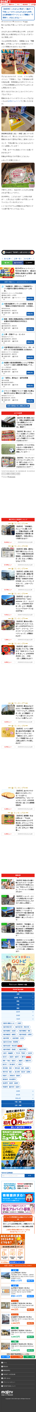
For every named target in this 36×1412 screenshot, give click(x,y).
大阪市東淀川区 (7, 1027)
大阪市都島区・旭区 (24, 1031)
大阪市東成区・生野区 (25, 1034)
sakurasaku (12, 477)
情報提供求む (6, 1370)
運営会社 (5, 1366)
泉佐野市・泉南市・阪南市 (10, 1083)
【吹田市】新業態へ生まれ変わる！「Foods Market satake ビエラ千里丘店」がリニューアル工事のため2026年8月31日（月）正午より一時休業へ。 (24, 823)
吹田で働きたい (10, 282)
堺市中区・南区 (7, 1072)
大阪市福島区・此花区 (9, 1031)
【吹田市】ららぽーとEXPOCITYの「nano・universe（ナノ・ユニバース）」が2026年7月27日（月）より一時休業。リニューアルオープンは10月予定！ (25, 604)
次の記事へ (28, 259)
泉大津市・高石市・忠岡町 (22, 1072)
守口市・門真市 (20, 1053)
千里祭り (13, 473)
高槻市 (21, 1060)
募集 (8, 473)
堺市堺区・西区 (7, 1068)
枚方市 (5, 1064)
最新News (11, 4)
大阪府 (26, 21)
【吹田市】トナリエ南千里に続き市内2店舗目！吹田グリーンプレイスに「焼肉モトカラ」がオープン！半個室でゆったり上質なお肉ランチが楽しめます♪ (25, 736)
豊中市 (26, 1057)
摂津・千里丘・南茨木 (9, 1060)
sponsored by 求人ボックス (24, 282)
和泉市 (5, 1075)
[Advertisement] (18, 499)
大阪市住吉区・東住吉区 (12, 1045)
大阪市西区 (6, 1038)
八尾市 (20, 1064)
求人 (18, 4)
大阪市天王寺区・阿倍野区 (10, 1042)
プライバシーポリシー (9, 1382)
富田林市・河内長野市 (9, 1079)
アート (4, 473)
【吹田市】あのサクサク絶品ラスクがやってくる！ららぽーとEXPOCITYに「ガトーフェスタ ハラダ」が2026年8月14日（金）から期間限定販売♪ (25, 798)
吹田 (18, 473)
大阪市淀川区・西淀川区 (22, 1027)
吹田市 (30, 1053)
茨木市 (5, 1057)
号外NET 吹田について (9, 1386)
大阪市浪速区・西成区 (9, 1049)
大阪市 (19, 1023)
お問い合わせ (6, 1378)
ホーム (5, 1362)
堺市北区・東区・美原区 (22, 1068)
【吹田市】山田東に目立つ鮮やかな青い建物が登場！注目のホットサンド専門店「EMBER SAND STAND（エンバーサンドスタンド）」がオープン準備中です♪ (25, 579)
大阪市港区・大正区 (18, 1038)
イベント (5, 476)
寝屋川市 (28, 1060)
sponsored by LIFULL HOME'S (23, 1265)
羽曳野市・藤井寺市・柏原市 (11, 1087)
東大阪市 (12, 1064)
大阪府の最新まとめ (8, 1023)
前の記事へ (8, 259)
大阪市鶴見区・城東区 (9, 1034)
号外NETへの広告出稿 (9, 1374)
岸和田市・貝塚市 (15, 1075)
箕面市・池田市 (14, 1057)
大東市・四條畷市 (8, 1053)
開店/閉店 (25, 4)
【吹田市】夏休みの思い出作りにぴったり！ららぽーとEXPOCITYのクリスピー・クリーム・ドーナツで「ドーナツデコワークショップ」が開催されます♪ (25, 629)
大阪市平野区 (22, 1049)
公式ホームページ (14, 101)
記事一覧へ (18, 259)
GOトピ (4, 4)
